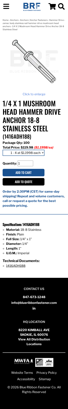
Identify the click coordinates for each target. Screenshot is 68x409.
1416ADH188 (15, 266)
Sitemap (45, 379)
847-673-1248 (34, 297)
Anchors (14, 20)
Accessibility (26, 379)
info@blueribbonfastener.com (34, 303)
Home (6, 20)
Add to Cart (24, 172)
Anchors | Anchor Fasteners (34, 20)
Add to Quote (23, 181)
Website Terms (22, 372)
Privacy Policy (46, 372)
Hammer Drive (56, 20)
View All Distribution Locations (34, 342)
